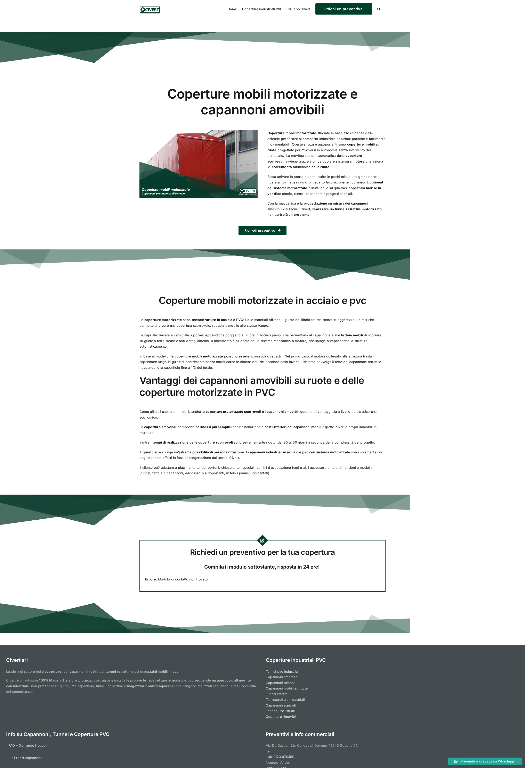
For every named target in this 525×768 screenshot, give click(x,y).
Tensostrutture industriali (285, 699)
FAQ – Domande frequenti (29, 745)
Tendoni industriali (280, 711)
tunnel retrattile (348, 209)
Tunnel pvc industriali (282, 671)
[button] (378, 8)
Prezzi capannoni (28, 758)
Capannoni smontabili (283, 677)
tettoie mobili (352, 335)
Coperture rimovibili (282, 717)
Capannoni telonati (281, 683)
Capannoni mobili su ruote (287, 688)
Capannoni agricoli (281, 705)
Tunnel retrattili (277, 694)
